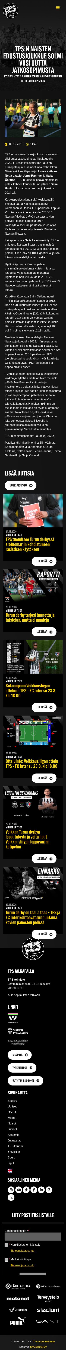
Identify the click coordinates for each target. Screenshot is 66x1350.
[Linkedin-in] (41, 1189)
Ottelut (12, 1112)
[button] (58, 7)
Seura (11, 1157)
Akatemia (14, 1134)
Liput (11, 1163)
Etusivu (8, 76)
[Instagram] (11, 1189)
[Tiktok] (26, 1189)
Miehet (12, 1117)
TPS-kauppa (16, 1146)
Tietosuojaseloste (44, 1341)
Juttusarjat (14, 1140)
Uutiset (12, 1106)
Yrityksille (14, 1151)
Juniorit (12, 1129)
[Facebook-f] (33, 1189)
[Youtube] (18, 1189)
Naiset (12, 1123)
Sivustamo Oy (38, 1346)
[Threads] (49, 1189)
